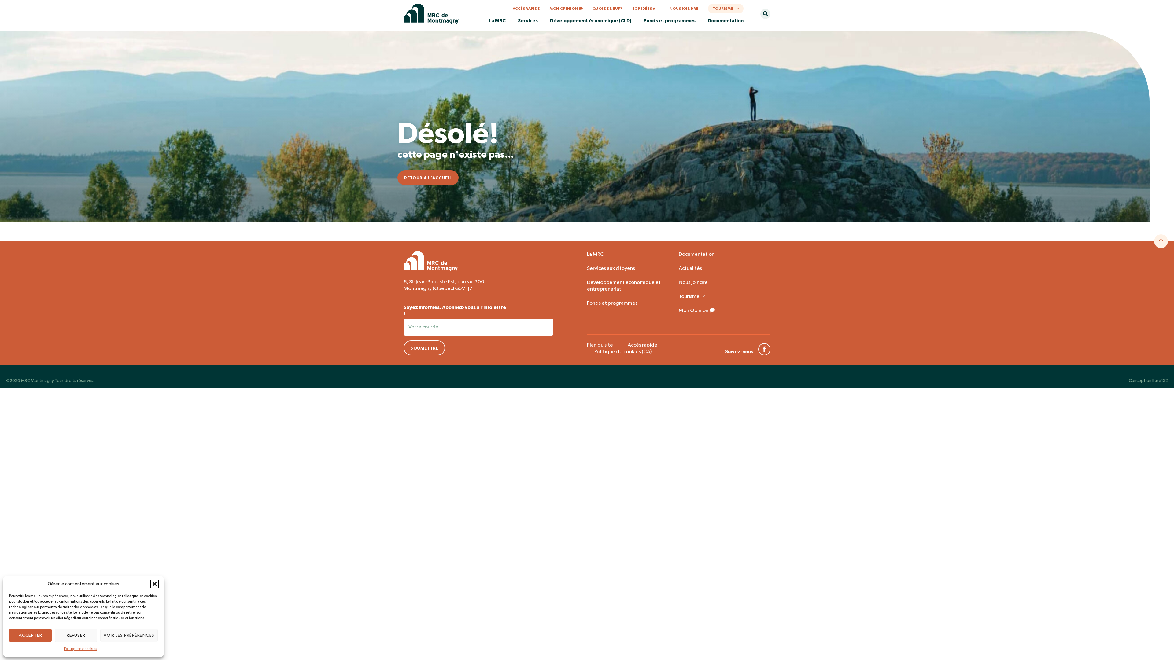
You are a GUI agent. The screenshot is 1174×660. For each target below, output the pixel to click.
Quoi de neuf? (607, 8)
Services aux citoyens (611, 268)
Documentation (696, 254)
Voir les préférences (129, 635)
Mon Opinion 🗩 (566, 8)
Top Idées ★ (644, 8)
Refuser (76, 635)
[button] (155, 584)
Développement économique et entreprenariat (624, 286)
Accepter (30, 635)
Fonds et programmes (612, 303)
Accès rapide (526, 8)
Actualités (690, 268)
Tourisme (723, 8)
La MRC (595, 254)
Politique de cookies (80, 649)
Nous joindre (684, 8)
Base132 (1160, 381)
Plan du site (600, 345)
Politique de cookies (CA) (623, 351)
